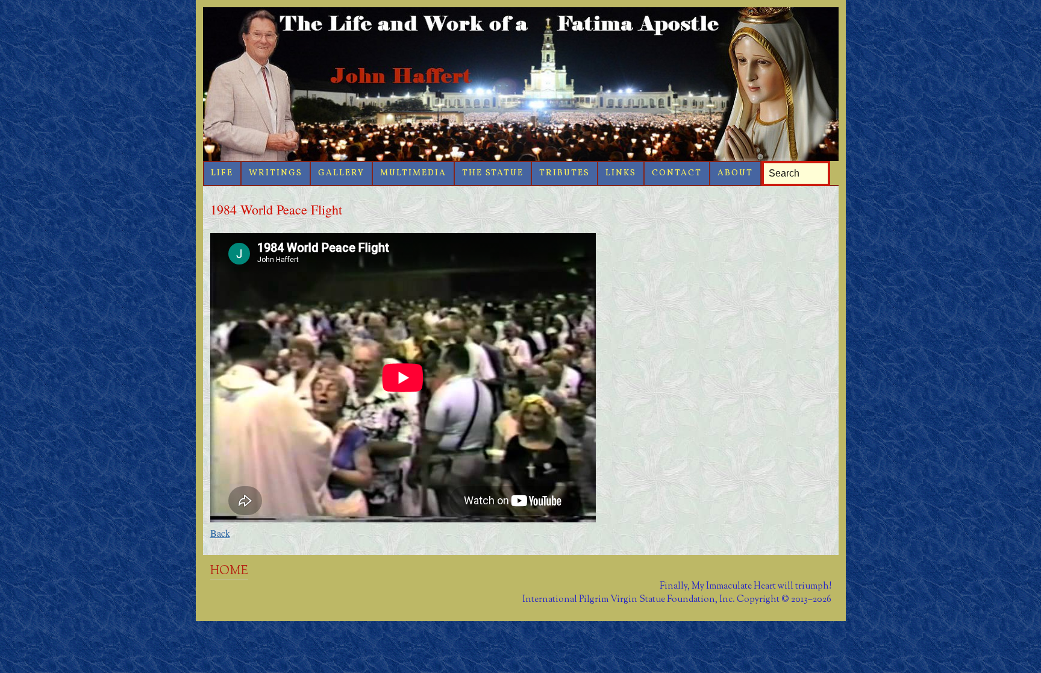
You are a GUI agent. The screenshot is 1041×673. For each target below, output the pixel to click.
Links (620, 173)
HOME (229, 571)
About (735, 173)
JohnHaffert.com (521, 84)
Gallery (341, 173)
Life (222, 173)
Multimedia (413, 173)
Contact (677, 173)
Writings (275, 173)
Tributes (564, 173)
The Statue (493, 173)
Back (220, 533)
